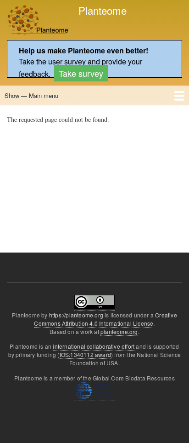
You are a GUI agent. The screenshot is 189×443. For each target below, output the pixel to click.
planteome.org (119, 331)
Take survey (81, 73)
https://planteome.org (76, 315)
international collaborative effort (93, 346)
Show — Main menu (31, 95)
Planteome (102, 10)
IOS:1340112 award (85, 354)
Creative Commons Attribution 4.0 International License (105, 319)
